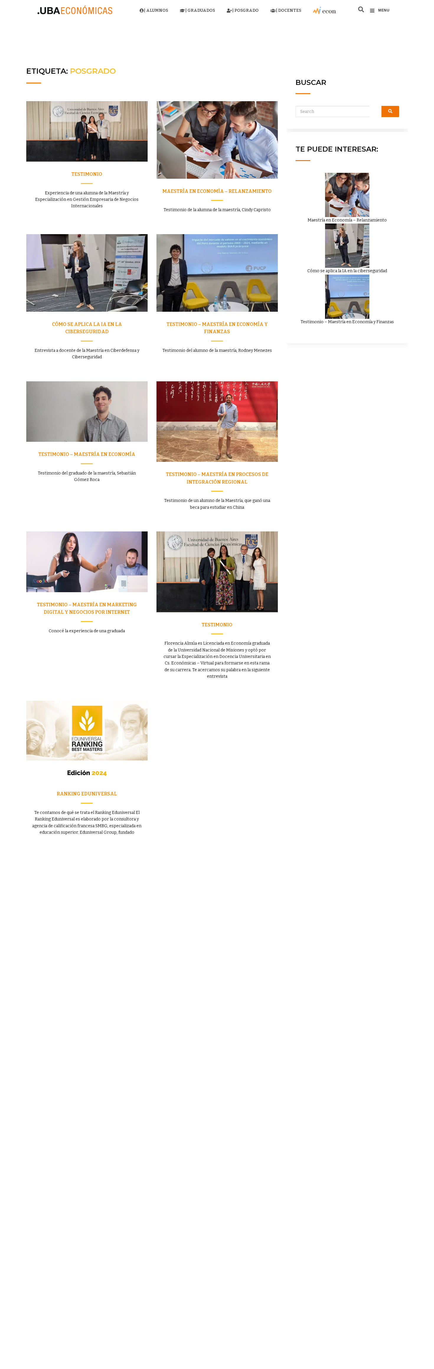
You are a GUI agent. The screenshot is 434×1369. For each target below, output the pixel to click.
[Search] (390, 111)
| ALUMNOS (156, 10)
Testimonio (86, 174)
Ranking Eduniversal (87, 794)
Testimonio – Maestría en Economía (86, 454)
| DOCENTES (288, 10)
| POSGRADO (245, 10)
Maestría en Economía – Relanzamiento (217, 191)
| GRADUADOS (200, 10)
